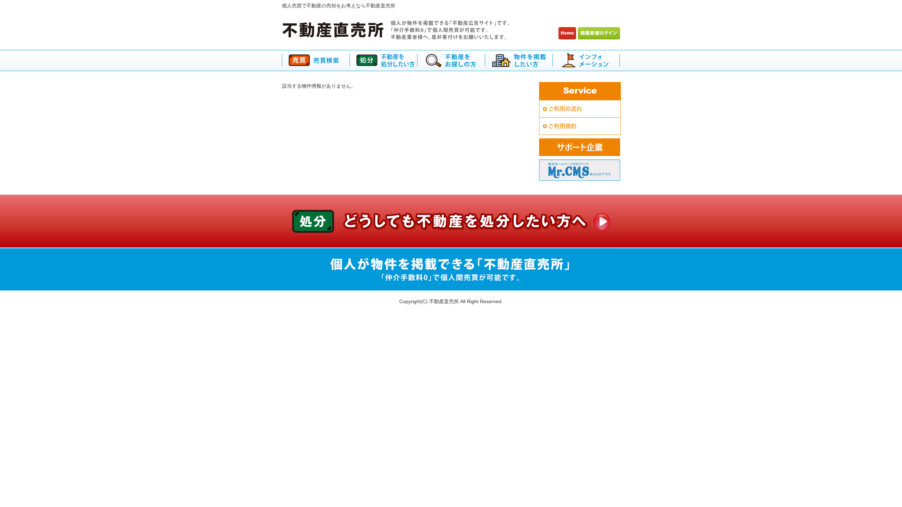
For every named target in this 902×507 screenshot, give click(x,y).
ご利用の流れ (565, 109)
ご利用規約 (562, 126)
